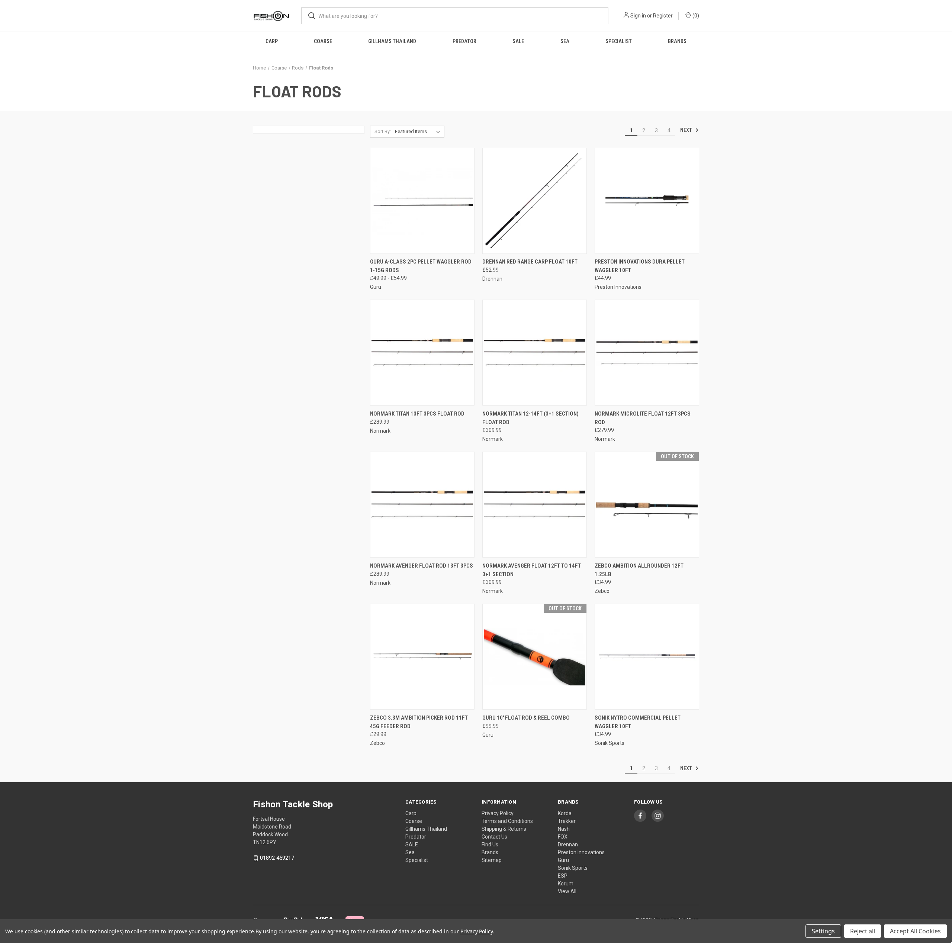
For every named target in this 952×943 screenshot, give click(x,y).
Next (686, 130)
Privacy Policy (498, 813)
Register (663, 16)
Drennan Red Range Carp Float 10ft (530, 261)
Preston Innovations (581, 852)
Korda (565, 813)
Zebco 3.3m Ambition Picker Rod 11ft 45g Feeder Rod (419, 722)
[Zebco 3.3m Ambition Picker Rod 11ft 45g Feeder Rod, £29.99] (422, 656)
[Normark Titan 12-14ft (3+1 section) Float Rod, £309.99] (534, 352)
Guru (563, 860)
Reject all (862, 931)
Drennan (568, 844)
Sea (564, 41)
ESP (562, 876)
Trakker (567, 821)
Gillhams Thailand (392, 41)
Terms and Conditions (507, 821)
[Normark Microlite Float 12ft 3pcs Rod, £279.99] (647, 352)
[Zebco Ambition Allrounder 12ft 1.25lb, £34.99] (647, 504)
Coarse (323, 41)
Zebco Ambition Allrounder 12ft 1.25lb (639, 570)
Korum (565, 884)
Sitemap (492, 860)
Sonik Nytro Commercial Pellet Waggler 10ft (638, 722)
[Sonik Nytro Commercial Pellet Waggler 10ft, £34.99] (647, 656)
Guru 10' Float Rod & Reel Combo (526, 717)
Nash (564, 829)
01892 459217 (277, 858)
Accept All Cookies (915, 931)
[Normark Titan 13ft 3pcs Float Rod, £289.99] (422, 352)
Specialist (618, 41)
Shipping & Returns (504, 829)
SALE (518, 41)
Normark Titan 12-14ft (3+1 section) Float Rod (530, 418)
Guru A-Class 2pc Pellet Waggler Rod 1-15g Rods (421, 266)
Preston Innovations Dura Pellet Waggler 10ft (640, 266)
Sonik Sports (573, 868)
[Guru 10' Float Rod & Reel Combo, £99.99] (534, 656)
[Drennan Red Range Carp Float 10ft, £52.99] (534, 200)
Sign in (638, 16)
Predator (464, 41)
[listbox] (419, 131)
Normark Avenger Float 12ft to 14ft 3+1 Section (531, 570)
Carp (272, 41)
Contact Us (494, 837)
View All (567, 891)
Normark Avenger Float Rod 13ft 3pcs (421, 565)
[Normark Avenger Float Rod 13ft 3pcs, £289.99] (422, 504)
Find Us (490, 844)
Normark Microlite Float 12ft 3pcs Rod (643, 418)
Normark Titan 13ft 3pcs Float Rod (417, 413)
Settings (823, 931)
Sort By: (382, 131)
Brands (677, 41)
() (695, 16)
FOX (562, 837)
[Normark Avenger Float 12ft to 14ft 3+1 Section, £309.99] (534, 504)
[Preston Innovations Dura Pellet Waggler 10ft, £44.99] (647, 200)
